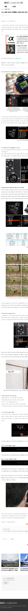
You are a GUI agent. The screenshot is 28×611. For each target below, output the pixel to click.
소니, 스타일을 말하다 (8, 578)
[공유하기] (6, 539)
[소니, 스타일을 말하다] (12, 2)
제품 (5, 6)
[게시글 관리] (7, 539)
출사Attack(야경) (6, 529)
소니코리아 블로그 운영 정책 (6, 607)
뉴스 (14, 12)
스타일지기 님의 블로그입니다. (9, 580)
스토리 (14, 6)
